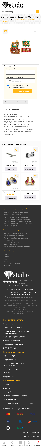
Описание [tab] (9, 102)
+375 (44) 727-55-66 (11, 356)
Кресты (7, 257)
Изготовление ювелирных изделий (15, 209)
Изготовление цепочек (13, 215)
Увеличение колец (11, 242)
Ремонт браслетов (11, 244)
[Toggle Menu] (37, 5)
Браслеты (8, 265)
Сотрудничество (10, 399)
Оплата (6, 384)
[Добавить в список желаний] (5, 31)
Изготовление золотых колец (16, 217)
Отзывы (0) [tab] (21, 102)
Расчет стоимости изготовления (17, 213)
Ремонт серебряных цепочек (16, 238)
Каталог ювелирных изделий (13, 251)
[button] (35, 31)
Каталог (10, 19)
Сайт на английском (30, 433)
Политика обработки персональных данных (18, 404)
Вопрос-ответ (9, 376)
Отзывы (6, 388)
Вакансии (7, 373)
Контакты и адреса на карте (15, 396)
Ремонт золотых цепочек (14, 236)
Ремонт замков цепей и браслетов (18, 247)
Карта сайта (34, 440)
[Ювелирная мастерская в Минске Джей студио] (16, 5)
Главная (3, 19)
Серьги (17, 66)
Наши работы (8, 392)
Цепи (6, 261)
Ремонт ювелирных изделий (13, 230)
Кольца (7, 254)
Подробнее (11, 169)
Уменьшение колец (11, 240)
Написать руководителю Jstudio (16, 409)
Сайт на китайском (31, 436)
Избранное (37, 445)
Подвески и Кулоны (12, 263)
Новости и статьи (10, 369)
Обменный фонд (10, 226)
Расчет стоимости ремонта (15, 233)
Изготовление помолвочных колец (18, 224)
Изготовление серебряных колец (17, 219)
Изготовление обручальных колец (18, 221)
